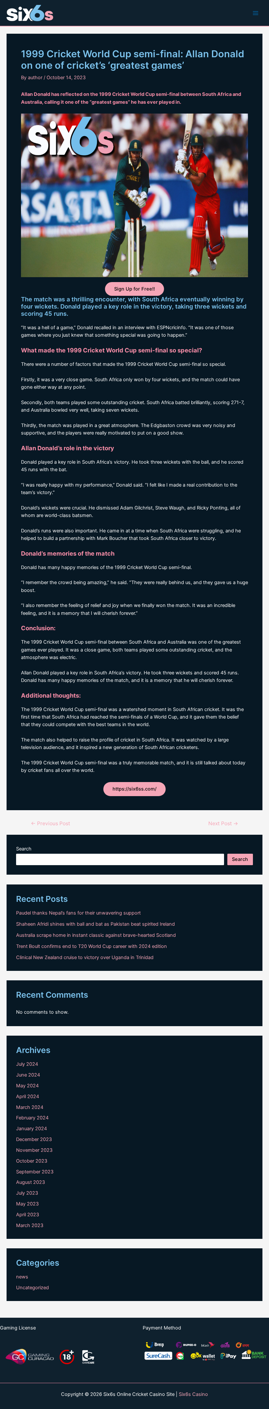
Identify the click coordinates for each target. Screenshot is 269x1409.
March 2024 (29, 1107)
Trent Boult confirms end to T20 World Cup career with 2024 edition (91, 946)
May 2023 (27, 1204)
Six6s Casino (193, 1394)
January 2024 (31, 1129)
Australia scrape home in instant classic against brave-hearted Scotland (96, 935)
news (22, 1277)
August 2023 (30, 1182)
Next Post (223, 823)
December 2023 (34, 1139)
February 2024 (32, 1118)
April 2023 (27, 1215)
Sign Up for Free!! (134, 289)
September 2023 (34, 1172)
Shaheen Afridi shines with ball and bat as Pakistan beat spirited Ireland (95, 924)
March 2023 (29, 1225)
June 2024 (28, 1075)
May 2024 (27, 1086)
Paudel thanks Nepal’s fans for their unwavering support (78, 913)
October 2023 (31, 1161)
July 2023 (27, 1193)
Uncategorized (32, 1288)
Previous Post (50, 823)
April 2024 (27, 1096)
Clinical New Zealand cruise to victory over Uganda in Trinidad (85, 957)
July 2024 (27, 1064)
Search (23, 849)
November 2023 (34, 1150)
